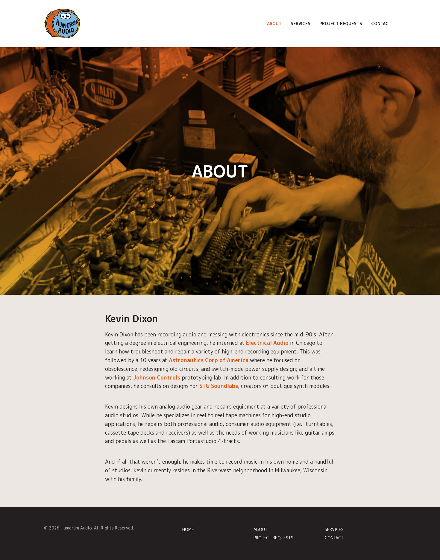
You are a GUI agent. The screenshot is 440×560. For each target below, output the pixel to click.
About (274, 23)
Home (188, 529)
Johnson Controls (156, 377)
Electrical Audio (267, 343)
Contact (381, 23)
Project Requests (340, 23)
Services (300, 23)
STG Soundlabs (218, 386)
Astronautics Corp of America (208, 360)
